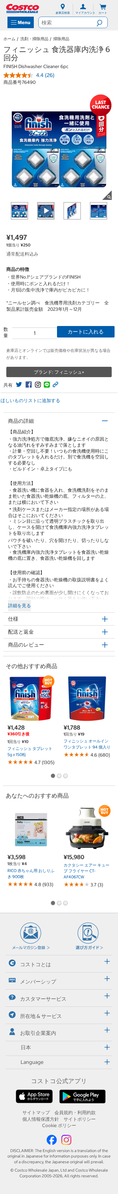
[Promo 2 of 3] (59, 776)
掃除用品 (61, 38)
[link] (18, 384)
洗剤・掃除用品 (34, 38)
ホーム (9, 38)
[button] (102, 22)
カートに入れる (86, 331)
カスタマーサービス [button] (43, 999)
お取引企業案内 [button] (38, 1033)
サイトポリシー (80, 1119)
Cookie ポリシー (59, 1125)
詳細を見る (19, 605)
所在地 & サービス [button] (41, 1015)
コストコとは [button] (35, 964)
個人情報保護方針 (40, 1119)
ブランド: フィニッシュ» (59, 372)
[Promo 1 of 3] (52, 776)
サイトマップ (36, 1112)
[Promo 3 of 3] (65, 776)
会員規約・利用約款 (75, 1112)
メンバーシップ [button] (38, 981)
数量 (5, 332)
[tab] (59, 963)
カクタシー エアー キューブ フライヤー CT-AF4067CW (86, 871)
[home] (23, 8)
